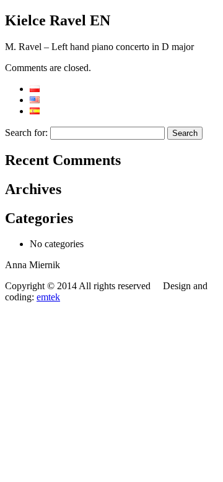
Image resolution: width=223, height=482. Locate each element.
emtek (48, 297)
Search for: (26, 132)
